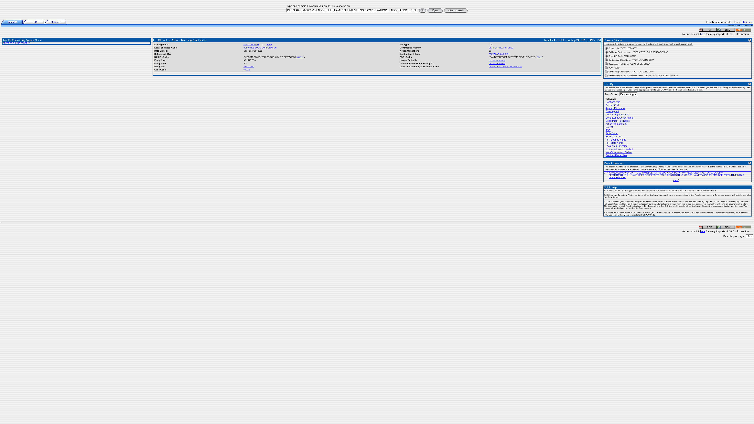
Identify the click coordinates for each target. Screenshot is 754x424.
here (702, 34)
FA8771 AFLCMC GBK (499, 54)
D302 (539, 57)
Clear (675, 180)
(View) (269, 45)
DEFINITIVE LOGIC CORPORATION (259, 48)
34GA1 (246, 70)
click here (747, 22)
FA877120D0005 (251, 45)
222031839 (248, 67)
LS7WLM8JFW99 (497, 60)
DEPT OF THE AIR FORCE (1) (17, 43)
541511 (299, 57)
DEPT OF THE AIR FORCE (501, 48)
